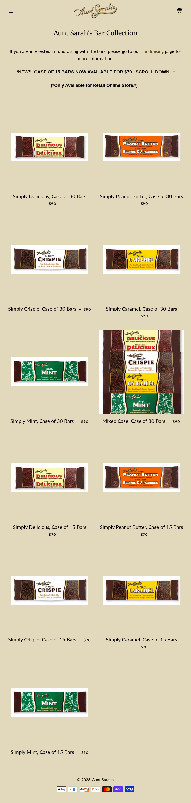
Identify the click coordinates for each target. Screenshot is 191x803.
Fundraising (152, 51)
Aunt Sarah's (103, 779)
